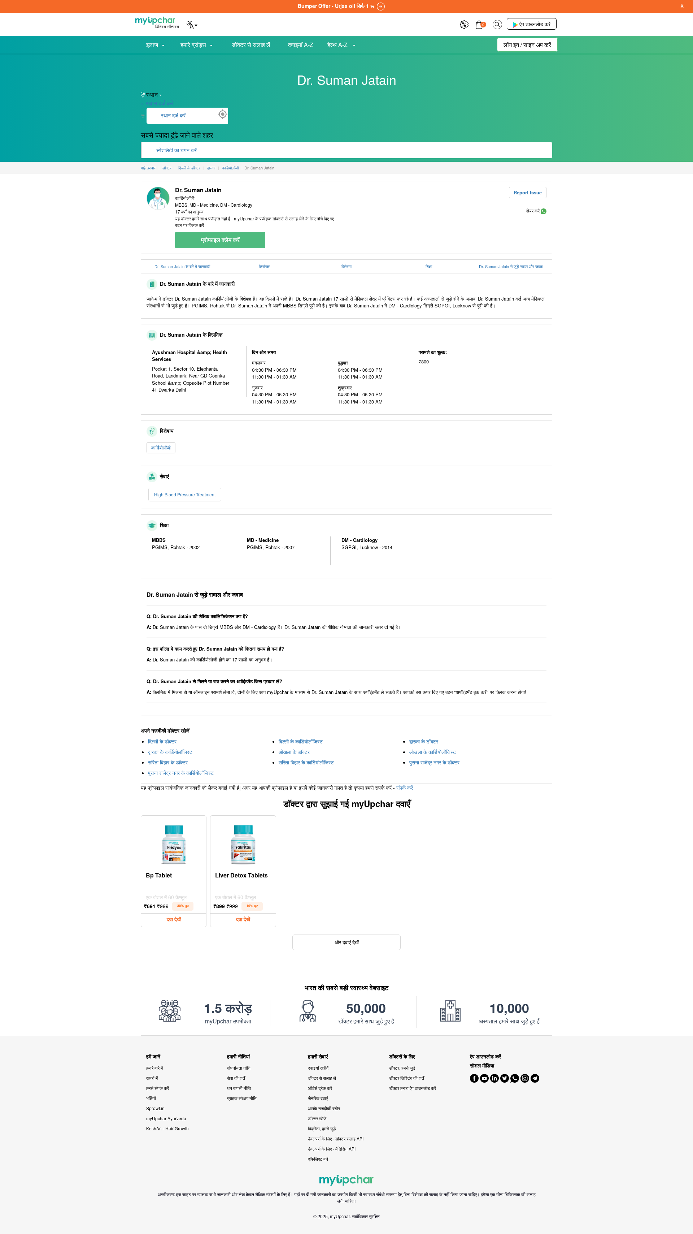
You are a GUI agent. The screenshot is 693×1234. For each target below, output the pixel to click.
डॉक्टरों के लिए (402, 1056)
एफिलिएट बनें (318, 1159)
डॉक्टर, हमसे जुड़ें (402, 1068)
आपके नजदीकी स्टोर (324, 1108)
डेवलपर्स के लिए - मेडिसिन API (332, 1148)
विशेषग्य (346, 266)
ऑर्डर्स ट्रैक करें (320, 1088)
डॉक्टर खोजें (317, 1118)
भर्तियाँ (151, 1098)
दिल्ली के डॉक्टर (162, 741)
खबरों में (152, 1078)
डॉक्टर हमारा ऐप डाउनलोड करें (412, 1088)
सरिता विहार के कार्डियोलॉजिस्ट (306, 762)
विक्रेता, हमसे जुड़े (322, 1128)
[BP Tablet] (173, 842)
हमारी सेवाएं (318, 1056)
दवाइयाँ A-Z (300, 44)
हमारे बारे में (154, 1068)
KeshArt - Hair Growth (167, 1128)
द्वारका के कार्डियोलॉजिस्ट (170, 751)
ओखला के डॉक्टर (294, 751)
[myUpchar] (543, 210)
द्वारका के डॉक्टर (423, 741)
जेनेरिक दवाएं (318, 1098)
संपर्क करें (404, 787)
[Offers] (464, 24)
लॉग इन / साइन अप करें (527, 44)
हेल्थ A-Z (338, 44)
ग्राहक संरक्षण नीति (242, 1098)
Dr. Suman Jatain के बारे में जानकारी (182, 266)
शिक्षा (429, 266)
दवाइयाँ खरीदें (318, 1068)
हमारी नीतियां (238, 1056)
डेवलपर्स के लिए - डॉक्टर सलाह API (335, 1138)
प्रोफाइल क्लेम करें (220, 240)
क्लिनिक (264, 266)
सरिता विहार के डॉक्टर (168, 762)
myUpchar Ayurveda (166, 1118)
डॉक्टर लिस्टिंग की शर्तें (406, 1078)
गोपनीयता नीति (238, 1068)
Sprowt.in (155, 1108)
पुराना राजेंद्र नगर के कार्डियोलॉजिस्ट (181, 772)
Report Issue (528, 192)
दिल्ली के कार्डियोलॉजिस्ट (301, 741)
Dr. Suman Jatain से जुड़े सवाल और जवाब (510, 266)
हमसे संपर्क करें (157, 1088)
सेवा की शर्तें (236, 1078)
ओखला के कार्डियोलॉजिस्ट (432, 751)
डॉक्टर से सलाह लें (251, 44)
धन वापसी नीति (239, 1088)
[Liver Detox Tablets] (243, 842)
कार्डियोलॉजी (161, 447)
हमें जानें (153, 1056)
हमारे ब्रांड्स (193, 44)
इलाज (152, 44)
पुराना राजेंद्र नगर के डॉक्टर (434, 762)
